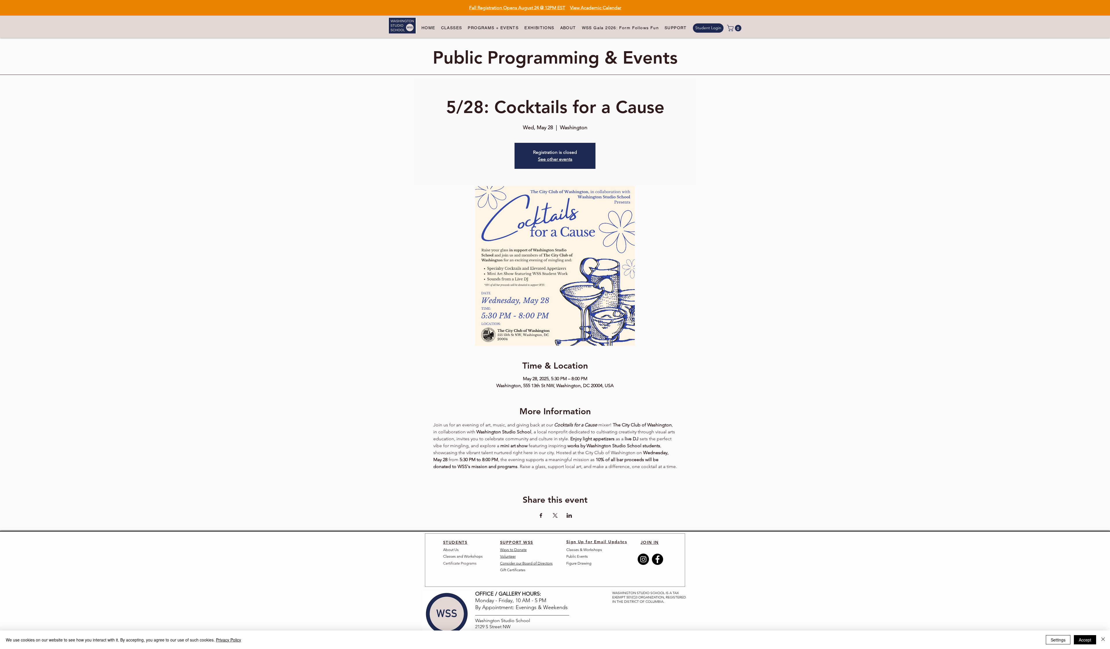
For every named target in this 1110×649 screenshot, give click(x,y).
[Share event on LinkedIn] (569, 515)
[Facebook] (657, 559)
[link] (735, 28)
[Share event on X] (555, 515)
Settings (1058, 640)
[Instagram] (643, 559)
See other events (555, 159)
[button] (451, 28)
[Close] (1103, 639)
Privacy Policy (228, 640)
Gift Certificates (513, 570)
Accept (1085, 640)
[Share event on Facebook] (541, 515)
